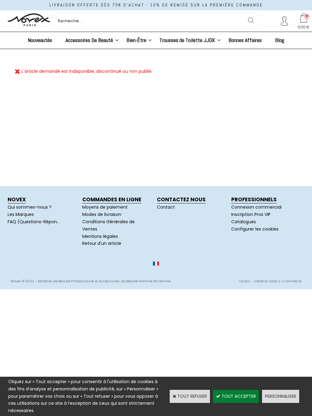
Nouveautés (40, 40)
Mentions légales (100, 236)
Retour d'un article (101, 243)
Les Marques (21, 214)
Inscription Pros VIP (251, 214)
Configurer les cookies (254, 229)
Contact (166, 207)
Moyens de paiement (105, 207)
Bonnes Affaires (245, 40)
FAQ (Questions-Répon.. (33, 222)
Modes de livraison (101, 214)
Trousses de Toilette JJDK (187, 40)
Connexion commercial (256, 207)
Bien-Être (136, 40)
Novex (17, 199)
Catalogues (243, 222)
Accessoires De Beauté (89, 40)
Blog (279, 40)
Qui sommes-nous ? (29, 207)
